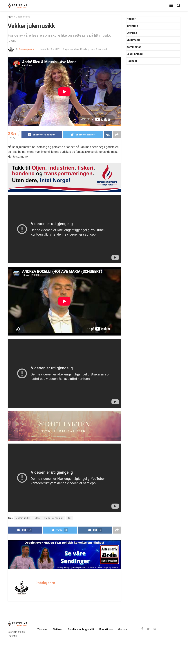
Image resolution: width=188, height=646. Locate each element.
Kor (69, 518)
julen (37, 518)
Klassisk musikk (53, 518)
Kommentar (133, 46)
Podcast (131, 60)
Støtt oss (57, 629)
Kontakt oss (106, 629)
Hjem (10, 16)
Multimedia (133, 39)
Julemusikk (23, 518)
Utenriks (131, 32)
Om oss (122, 629)
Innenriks (132, 25)
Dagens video (23, 16)
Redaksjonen (26, 49)
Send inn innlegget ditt (81, 629)
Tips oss (42, 629)
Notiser (131, 18)
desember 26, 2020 (50, 49)
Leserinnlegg (134, 53)
